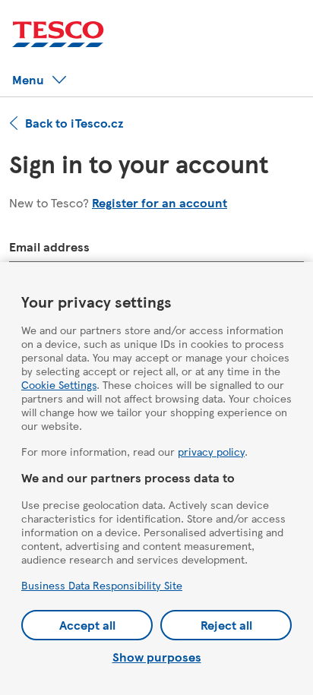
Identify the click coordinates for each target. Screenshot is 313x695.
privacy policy (211, 451)
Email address (49, 246)
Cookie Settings (58, 384)
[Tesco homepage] (58, 34)
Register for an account (159, 202)
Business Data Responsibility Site (101, 584)
